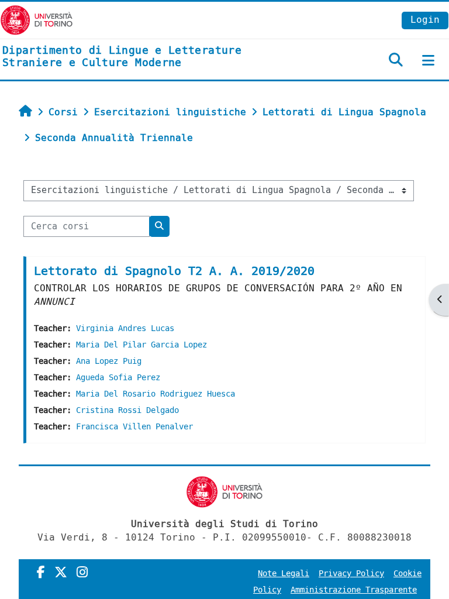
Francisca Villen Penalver (134, 427)
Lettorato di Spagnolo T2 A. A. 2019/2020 (174, 271)
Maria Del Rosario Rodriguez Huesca (155, 394)
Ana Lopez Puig (108, 361)
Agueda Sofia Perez (118, 377)
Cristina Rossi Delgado (127, 410)
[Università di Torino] (36, 19)
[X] (61, 572)
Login (425, 19)
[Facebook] (41, 572)
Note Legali (283, 573)
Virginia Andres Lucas (125, 328)
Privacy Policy (351, 573)
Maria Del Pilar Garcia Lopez (141, 345)
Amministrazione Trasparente (354, 590)
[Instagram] (82, 572)
